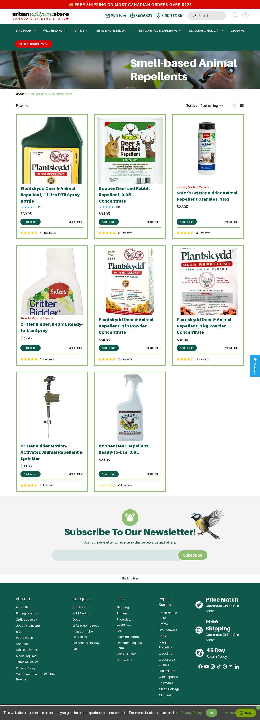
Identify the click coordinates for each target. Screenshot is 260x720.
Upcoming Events (28, 625)
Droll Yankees (168, 630)
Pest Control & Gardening (157, 31)
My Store (118, 15)
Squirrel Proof (168, 671)
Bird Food (23, 31)
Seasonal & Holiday (204, 31)
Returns (121, 613)
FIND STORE (171, 15)
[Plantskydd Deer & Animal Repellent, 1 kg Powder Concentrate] (208, 281)
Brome (163, 624)
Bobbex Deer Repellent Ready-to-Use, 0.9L (123, 449)
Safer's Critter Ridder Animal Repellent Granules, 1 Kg (207, 196)
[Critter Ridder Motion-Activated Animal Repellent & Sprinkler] (51, 407)
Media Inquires (26, 656)
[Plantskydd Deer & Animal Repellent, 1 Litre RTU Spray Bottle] (51, 150)
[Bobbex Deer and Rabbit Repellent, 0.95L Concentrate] (130, 150)
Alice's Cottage (169, 689)
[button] (235, 15)
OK (212, 712)
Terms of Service (27, 662)
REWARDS (143, 15)
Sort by (191, 105)
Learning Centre (127, 637)
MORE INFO (76, 221)
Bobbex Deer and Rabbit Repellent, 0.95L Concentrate (124, 194)
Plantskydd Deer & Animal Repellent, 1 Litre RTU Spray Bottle (50, 194)
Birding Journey (27, 613)
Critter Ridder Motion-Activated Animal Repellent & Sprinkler (51, 452)
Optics (79, 31)
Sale (75, 649)
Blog (19, 631)
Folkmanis (166, 683)
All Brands (165, 695)
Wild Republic (168, 677)
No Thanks (231, 712)
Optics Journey (26, 619)
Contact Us (124, 660)
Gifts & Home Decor (111, 31)
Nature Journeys (31, 44)
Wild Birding (52, 31)
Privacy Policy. (191, 713)
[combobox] (207, 15)
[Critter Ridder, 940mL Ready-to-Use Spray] (51, 281)
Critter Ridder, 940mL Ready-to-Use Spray (51, 327)
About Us (22, 607)
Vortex (163, 636)
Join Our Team (126, 654)
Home (20, 94)
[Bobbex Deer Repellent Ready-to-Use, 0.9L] (130, 407)
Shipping (122, 607)
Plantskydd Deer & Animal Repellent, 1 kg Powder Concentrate (204, 326)
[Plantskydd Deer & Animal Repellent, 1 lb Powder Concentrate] (130, 281)
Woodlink (165, 653)
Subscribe (192, 555)
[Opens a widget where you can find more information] (245, 713)
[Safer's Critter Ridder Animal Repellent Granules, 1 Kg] (208, 150)
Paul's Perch (24, 638)
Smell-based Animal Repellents (50, 94)
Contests (22, 644)
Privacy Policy (25, 668)
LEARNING (237, 31)
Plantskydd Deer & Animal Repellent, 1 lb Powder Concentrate (126, 326)
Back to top (130, 578)
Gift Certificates (27, 650)
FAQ (119, 631)
